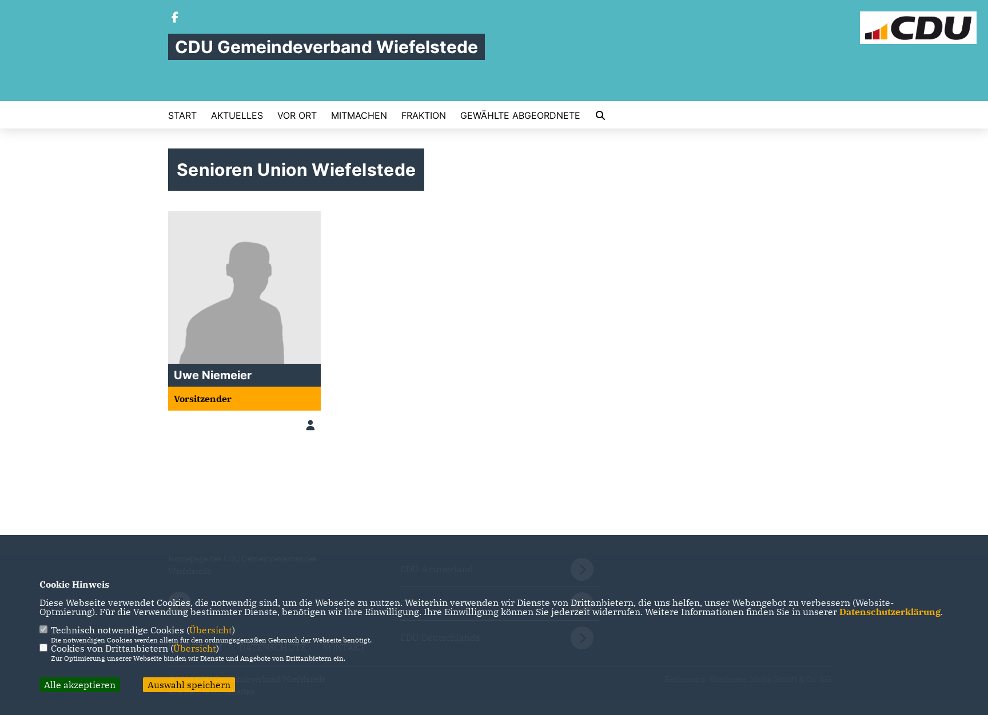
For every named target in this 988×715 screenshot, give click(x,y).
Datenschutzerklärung (890, 611)
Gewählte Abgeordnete (520, 115)
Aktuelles (237, 115)
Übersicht (210, 630)
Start (182, 115)
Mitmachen (359, 115)
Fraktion (423, 115)
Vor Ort (297, 115)
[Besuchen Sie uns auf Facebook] (175, 18)
